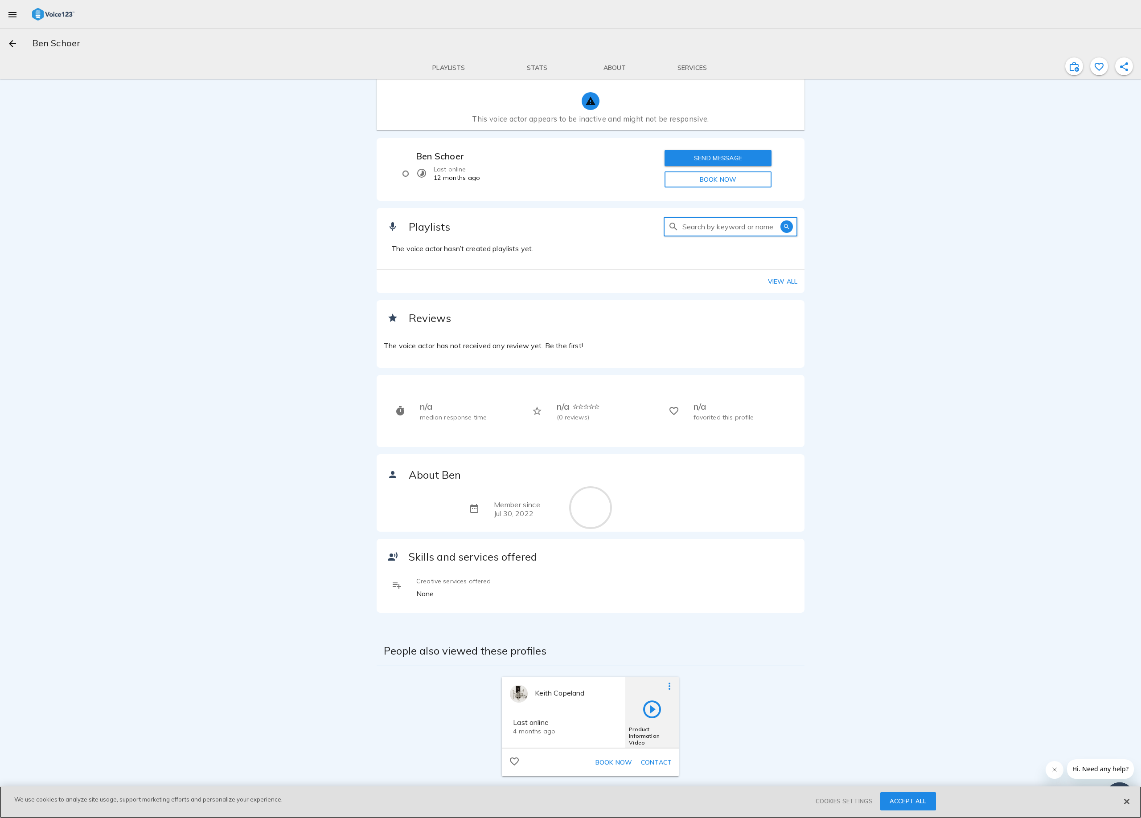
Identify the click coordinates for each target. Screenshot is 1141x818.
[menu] (12, 14)
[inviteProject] (1074, 66)
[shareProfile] (1124, 66)
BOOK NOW (718, 179)
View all (782, 281)
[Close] (1127, 801)
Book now (613, 762)
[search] (673, 227)
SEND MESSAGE (718, 158)
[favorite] (1099, 66)
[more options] (669, 686)
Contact (656, 762)
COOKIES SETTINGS (844, 801)
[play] (652, 709)
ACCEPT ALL (908, 801)
